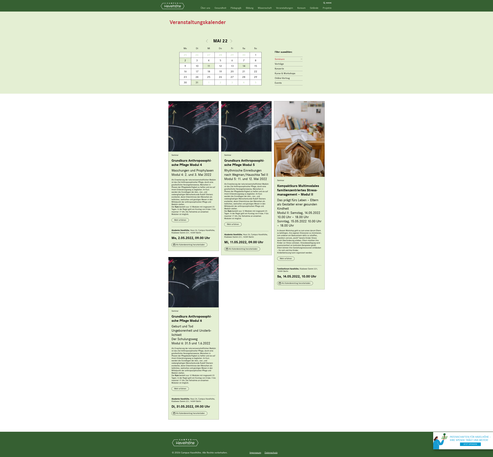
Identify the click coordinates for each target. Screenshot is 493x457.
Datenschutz (271, 452)
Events (278, 82)
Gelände (314, 7)
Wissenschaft (265, 7)
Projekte (327, 7)
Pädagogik (236, 7)
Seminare (280, 59)
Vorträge (279, 63)
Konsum (301, 7)
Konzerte (279, 68)
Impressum (255, 452)
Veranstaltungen (284, 7)
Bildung (249, 7)
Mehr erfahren (180, 220)
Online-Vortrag (282, 78)
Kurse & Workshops (285, 73)
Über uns (205, 7)
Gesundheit (220, 7)
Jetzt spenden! (470, 444)
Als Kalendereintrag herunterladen (190, 245)
